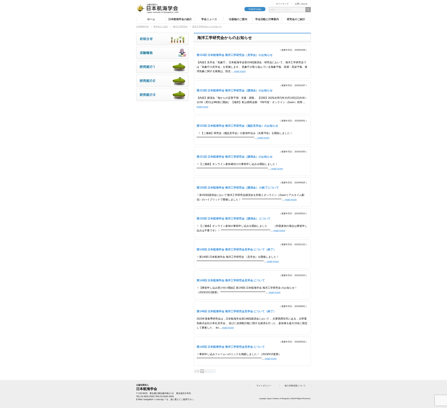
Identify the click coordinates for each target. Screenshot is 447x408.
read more (239, 71)
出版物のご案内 (238, 19)
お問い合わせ (301, 4)
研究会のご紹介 (296, 19)
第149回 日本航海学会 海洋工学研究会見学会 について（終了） (236, 249)
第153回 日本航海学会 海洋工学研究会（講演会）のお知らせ (235, 90)
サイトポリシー (264, 385)
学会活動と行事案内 (267, 19)
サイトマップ (282, 4)
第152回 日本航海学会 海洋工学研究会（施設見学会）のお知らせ (237, 125)
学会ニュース (209, 19)
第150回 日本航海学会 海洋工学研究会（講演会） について (233, 218)
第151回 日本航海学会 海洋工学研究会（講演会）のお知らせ (235, 156)
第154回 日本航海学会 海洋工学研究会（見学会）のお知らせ (235, 54)
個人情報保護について (295, 385)
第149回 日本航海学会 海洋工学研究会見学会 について (231, 280)
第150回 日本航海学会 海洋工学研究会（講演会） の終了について (238, 187)
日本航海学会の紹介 (180, 19)
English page (255, 9)
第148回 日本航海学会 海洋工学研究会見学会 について (231, 346)
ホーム (151, 19)
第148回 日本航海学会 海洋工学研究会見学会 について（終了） (236, 311)
